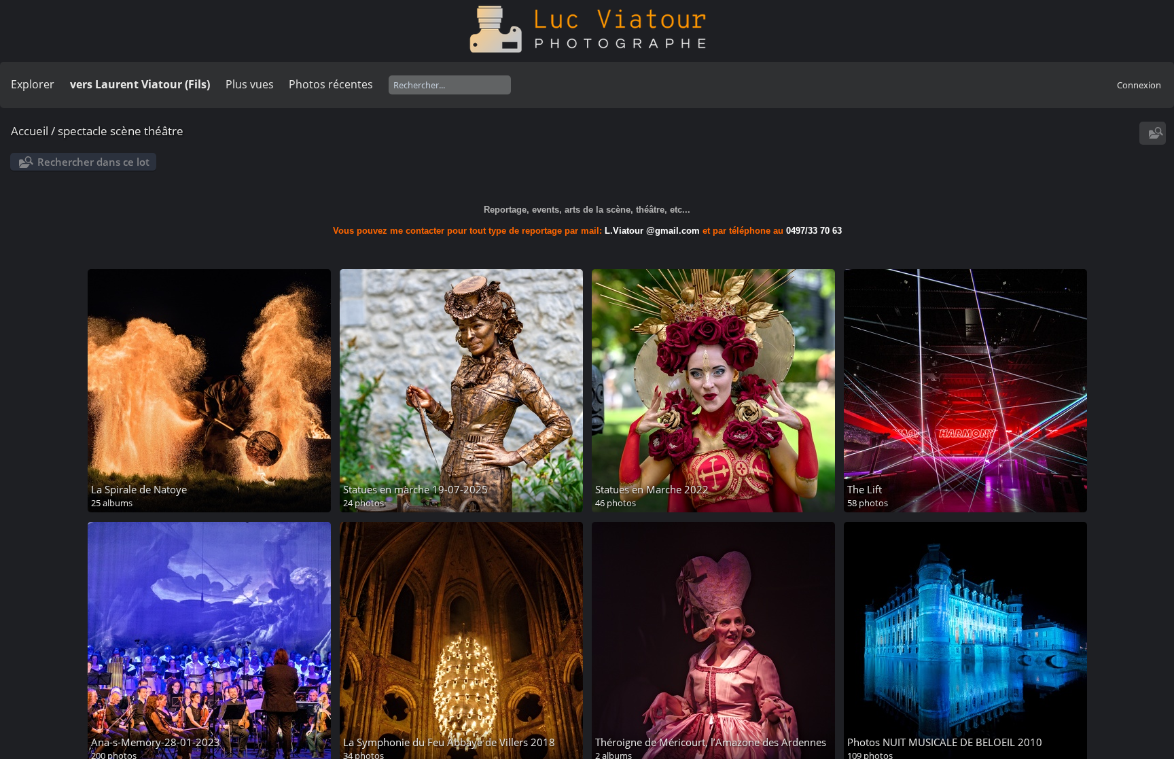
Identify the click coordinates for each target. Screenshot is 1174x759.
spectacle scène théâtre (120, 131)
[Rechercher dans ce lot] (1154, 133)
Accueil (29, 131)
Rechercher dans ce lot (93, 162)
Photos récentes (331, 84)
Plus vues (250, 84)
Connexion (1139, 85)
